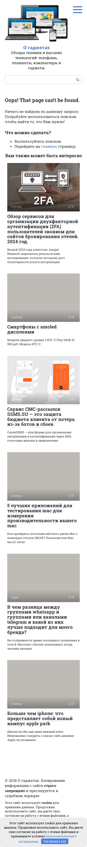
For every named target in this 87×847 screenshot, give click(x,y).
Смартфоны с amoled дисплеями (32, 329)
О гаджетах (36, 47)
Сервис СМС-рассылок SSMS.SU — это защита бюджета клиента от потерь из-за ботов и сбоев (41, 416)
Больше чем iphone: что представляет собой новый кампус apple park (40, 718)
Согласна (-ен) (55, 841)
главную (49, 146)
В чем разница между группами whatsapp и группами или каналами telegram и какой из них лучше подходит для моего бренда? (40, 619)
